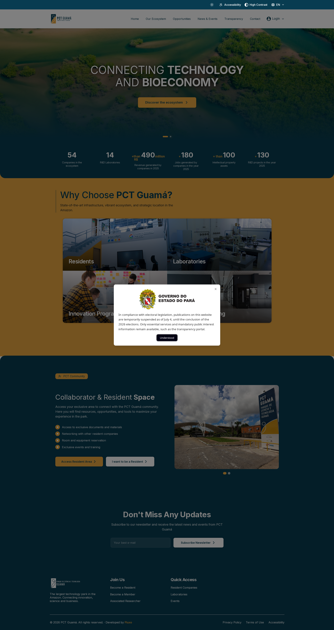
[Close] (215, 288)
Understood (167, 337)
